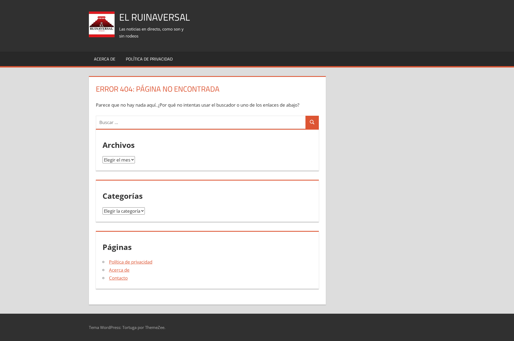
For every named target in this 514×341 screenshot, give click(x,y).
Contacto (118, 278)
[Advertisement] (327, 19)
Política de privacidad (149, 59)
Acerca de (104, 59)
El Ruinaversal (154, 17)
